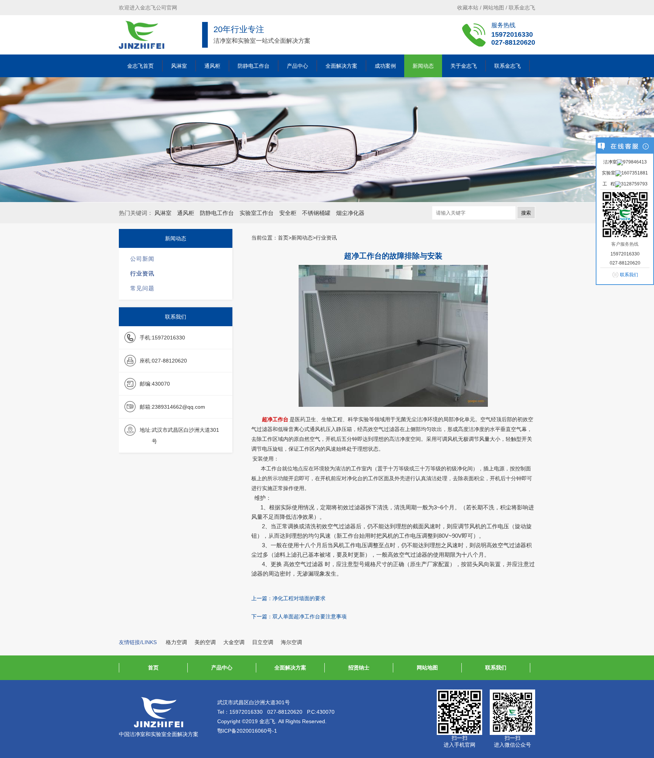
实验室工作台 (257, 213)
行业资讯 (142, 273)
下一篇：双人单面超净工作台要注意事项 (299, 616)
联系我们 (495, 668)
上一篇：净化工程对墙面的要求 (288, 598)
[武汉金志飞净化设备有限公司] (141, 35)
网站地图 (493, 8)
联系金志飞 (522, 8)
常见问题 (142, 288)
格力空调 (176, 642)
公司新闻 (142, 258)
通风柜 (212, 66)
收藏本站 (467, 8)
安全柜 (287, 213)
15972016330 (512, 34)
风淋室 (179, 66)
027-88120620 (513, 42)
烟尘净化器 (350, 213)
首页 (153, 668)
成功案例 (385, 66)
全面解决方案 (341, 66)
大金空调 (233, 642)
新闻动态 (423, 66)
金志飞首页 (140, 66)
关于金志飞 (463, 66)
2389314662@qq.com (178, 407)
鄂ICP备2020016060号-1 (247, 731)
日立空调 (262, 642)
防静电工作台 (253, 66)
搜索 (526, 213)
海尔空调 (291, 642)
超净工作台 (275, 419)
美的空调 (205, 642)
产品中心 (297, 66)
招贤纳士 (358, 668)
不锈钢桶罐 (316, 213)
